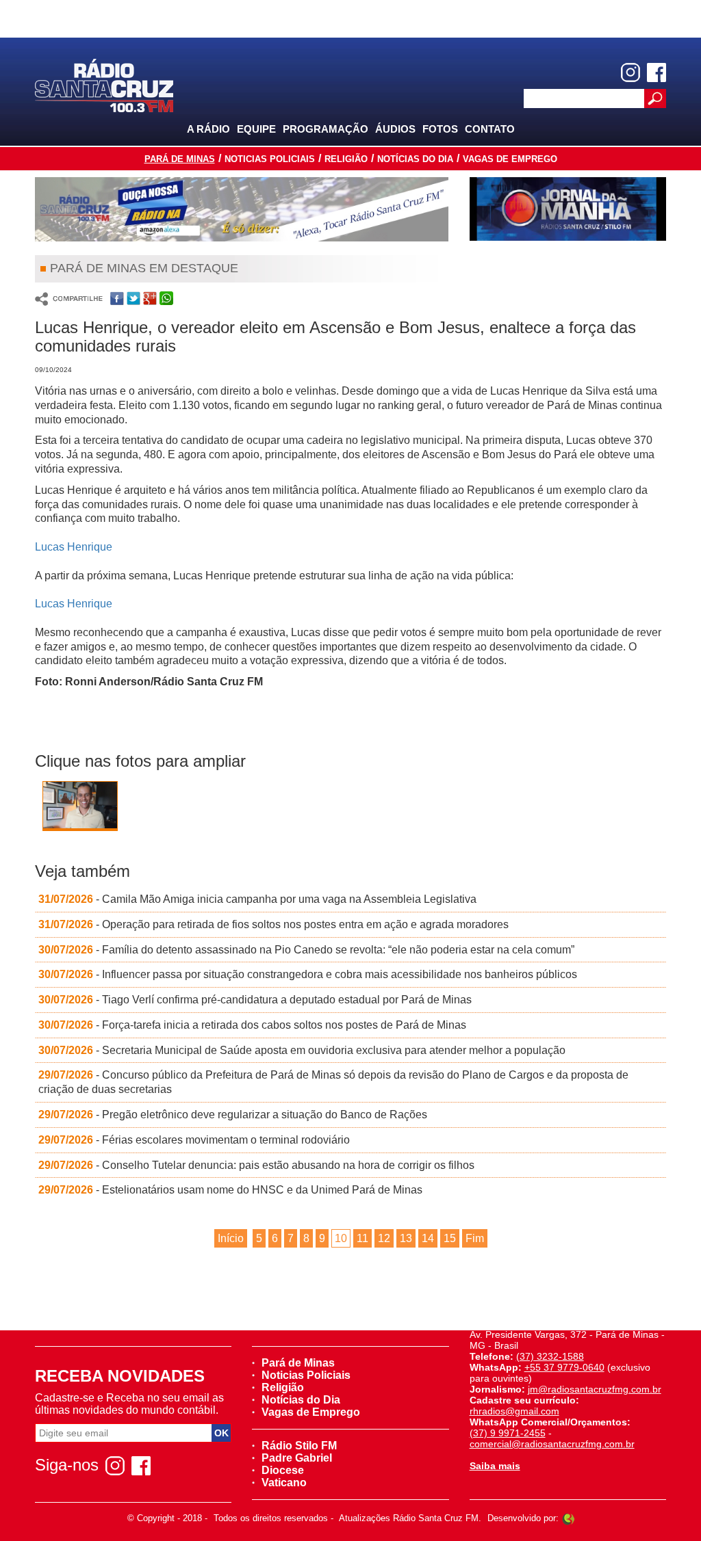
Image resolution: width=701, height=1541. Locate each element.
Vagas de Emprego (510, 159)
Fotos (440, 129)
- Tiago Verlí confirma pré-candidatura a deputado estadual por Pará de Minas (255, 999)
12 (384, 1238)
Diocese (283, 1470)
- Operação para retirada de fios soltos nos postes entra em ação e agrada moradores (273, 924)
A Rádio (208, 129)
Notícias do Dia (415, 159)
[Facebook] (656, 72)
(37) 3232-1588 (550, 1356)
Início (231, 1238)
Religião (346, 159)
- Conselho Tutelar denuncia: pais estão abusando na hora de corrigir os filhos (256, 1165)
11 (362, 1238)
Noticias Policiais (270, 159)
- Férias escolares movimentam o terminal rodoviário (194, 1140)
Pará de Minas (179, 159)
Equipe (256, 129)
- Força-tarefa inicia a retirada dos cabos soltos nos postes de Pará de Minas (252, 1025)
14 (428, 1238)
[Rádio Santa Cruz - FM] (104, 84)
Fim (475, 1238)
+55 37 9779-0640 (564, 1367)
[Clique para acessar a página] (241, 209)
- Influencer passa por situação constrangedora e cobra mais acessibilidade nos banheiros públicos (307, 974)
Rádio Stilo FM (299, 1445)
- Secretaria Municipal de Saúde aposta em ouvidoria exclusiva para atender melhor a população (301, 1050)
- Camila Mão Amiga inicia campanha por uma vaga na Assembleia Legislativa (257, 899)
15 (450, 1238)
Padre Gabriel (297, 1458)
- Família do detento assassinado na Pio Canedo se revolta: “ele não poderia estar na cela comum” (306, 950)
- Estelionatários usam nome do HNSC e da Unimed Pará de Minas (230, 1190)
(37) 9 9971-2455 (508, 1432)
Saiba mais (495, 1465)
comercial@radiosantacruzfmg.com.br (552, 1443)
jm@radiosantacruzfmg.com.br (594, 1389)
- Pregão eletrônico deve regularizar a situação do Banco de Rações (232, 1114)
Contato (490, 129)
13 (406, 1238)
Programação (325, 129)
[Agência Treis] (568, 1518)
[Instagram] (630, 72)
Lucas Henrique (73, 547)
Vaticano (284, 1482)
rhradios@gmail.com (514, 1411)
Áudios (395, 129)
